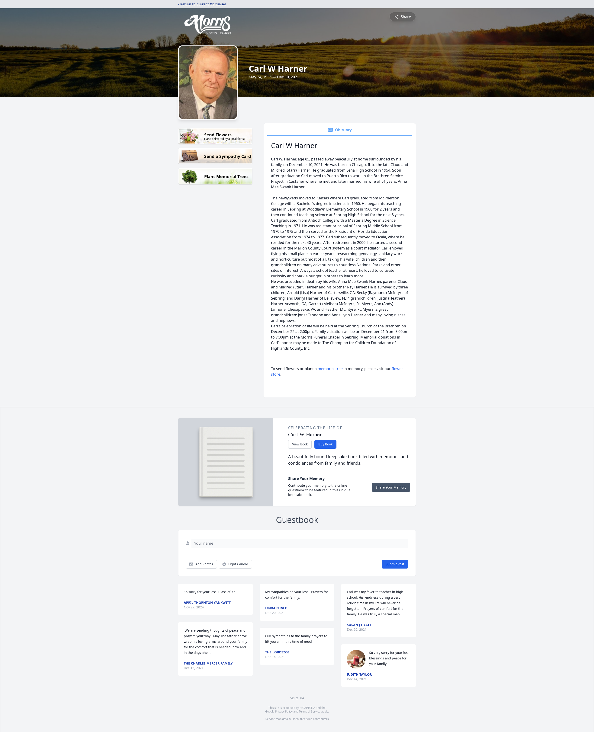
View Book (300, 444)
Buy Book (325, 444)
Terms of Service (309, 711)
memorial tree (330, 368)
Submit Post (395, 564)
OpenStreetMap (302, 719)
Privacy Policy (284, 711)
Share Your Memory (391, 487)
